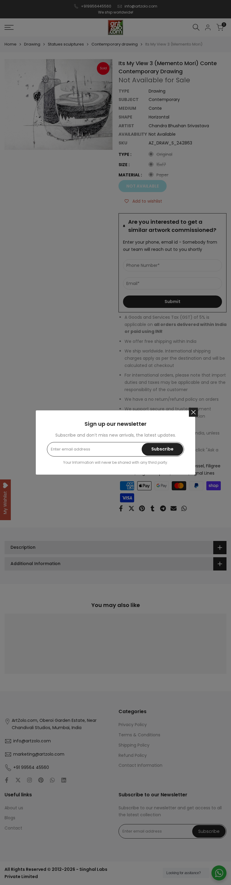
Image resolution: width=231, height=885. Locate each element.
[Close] (193, 412)
